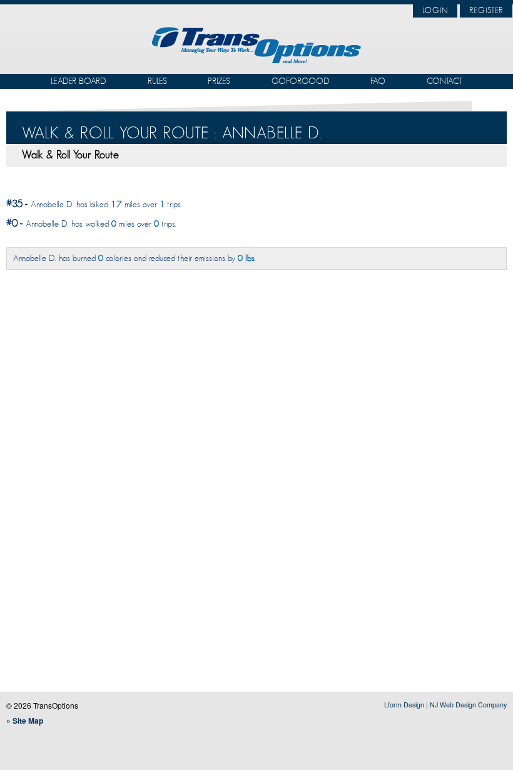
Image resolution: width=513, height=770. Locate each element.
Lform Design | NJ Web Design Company (445, 704)
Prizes (219, 81)
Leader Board (78, 81)
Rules (157, 81)
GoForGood (301, 81)
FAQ (377, 81)
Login (435, 10)
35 (17, 203)
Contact (444, 81)
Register (486, 10)
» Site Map (24, 720)
